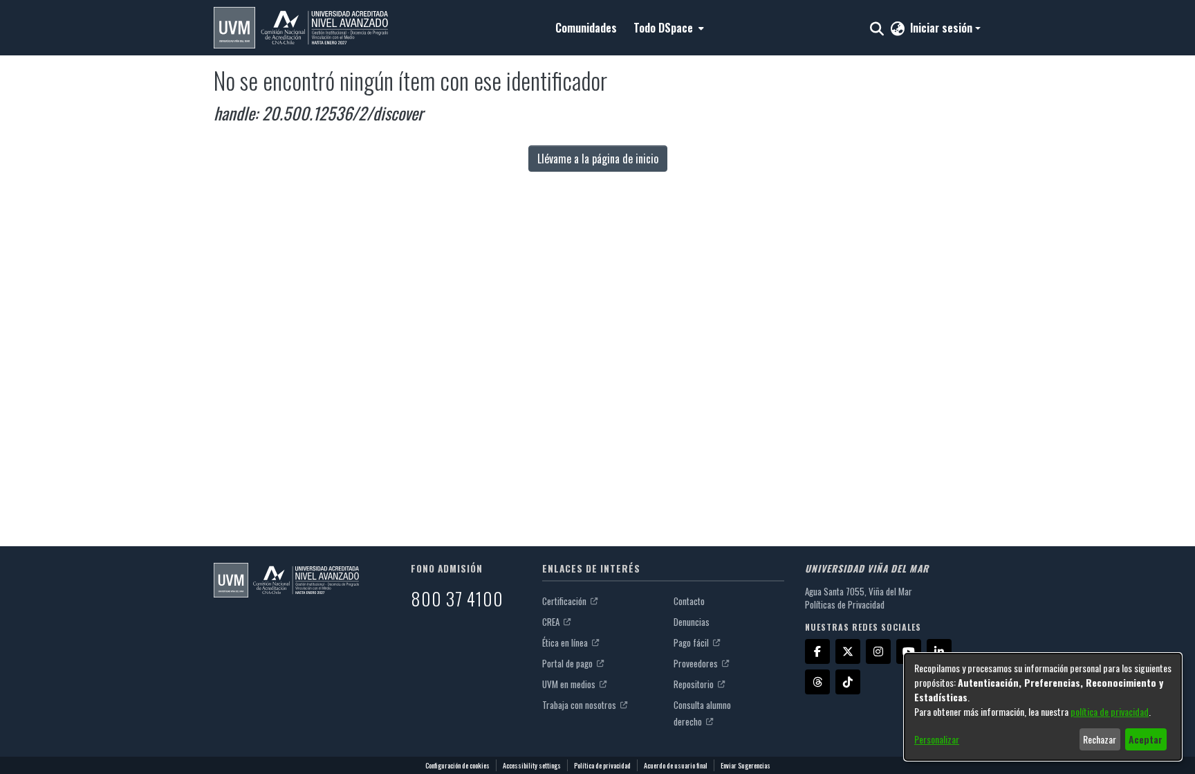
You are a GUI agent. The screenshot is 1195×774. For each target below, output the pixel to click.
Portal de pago (568, 663)
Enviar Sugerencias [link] (745, 765)
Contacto (689, 601)
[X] (847, 651)
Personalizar (936, 739)
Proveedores (697, 663)
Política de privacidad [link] (602, 765)
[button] (301, 27)
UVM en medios (570, 684)
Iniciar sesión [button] (942, 27)
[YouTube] (908, 651)
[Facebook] (817, 651)
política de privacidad (1110, 711)
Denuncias (692, 622)
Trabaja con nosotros (580, 705)
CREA (552, 622)
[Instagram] (878, 651)
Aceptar (1145, 739)
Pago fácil (692, 642)
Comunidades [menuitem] (586, 27)
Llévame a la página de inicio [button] (597, 158)
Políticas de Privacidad (844, 604)
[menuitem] (667, 27)
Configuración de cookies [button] (457, 765)
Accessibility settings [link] (532, 765)
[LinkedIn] (939, 651)
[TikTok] (847, 681)
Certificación (565, 601)
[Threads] (817, 681)
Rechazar (1099, 739)
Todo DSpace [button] (663, 27)
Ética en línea (566, 642)
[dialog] (1043, 707)
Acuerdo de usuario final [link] (675, 765)
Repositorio (695, 684)
